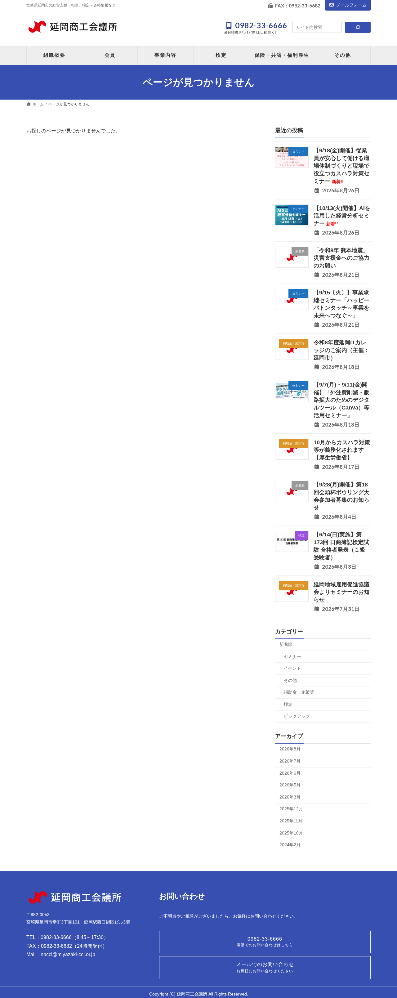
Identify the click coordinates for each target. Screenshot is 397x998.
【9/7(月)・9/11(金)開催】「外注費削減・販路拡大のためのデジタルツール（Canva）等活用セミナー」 (341, 400)
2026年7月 (290, 761)
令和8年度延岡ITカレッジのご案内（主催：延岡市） (341, 350)
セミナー (292, 656)
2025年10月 (291, 832)
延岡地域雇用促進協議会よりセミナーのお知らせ (341, 592)
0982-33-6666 (265, 941)
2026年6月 (290, 773)
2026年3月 (290, 796)
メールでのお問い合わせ (265, 967)
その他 (290, 680)
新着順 (285, 644)
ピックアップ (297, 716)
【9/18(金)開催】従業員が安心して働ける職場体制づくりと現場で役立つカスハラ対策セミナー (341, 165)
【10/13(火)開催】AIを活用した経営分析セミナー (342, 215)
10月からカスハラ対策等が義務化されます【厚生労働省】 (342, 450)
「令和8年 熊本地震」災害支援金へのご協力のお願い (341, 258)
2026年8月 (290, 749)
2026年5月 (290, 784)
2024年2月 (290, 844)
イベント (292, 668)
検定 (288, 704)
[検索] (358, 27)
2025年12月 (291, 809)
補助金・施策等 (299, 692)
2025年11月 (290, 820)
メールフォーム (351, 4)
